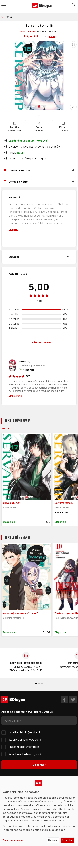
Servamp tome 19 (64, 502)
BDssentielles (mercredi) (24, 746)
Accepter (67, 840)
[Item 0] (39, 115)
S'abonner (39, 764)
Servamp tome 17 (12, 502)
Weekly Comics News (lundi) (26, 739)
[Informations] (58, 146)
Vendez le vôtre (18, 181)
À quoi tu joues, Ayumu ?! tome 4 (20, 613)
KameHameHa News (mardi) (26, 754)
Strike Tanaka (28, 31)
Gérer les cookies (13, 840)
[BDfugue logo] (42, 5)
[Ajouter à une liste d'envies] (73, 44)
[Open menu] (3, 5)
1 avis (52, 36)
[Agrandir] (73, 107)
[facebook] (64, 699)
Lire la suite (15, 395)
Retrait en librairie (19, 170)
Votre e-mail (11, 720)
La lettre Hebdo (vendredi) (25, 732)
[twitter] (73, 699)
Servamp (6, 428)
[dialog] (39, 811)
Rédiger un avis (41, 342)
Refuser (53, 840)
